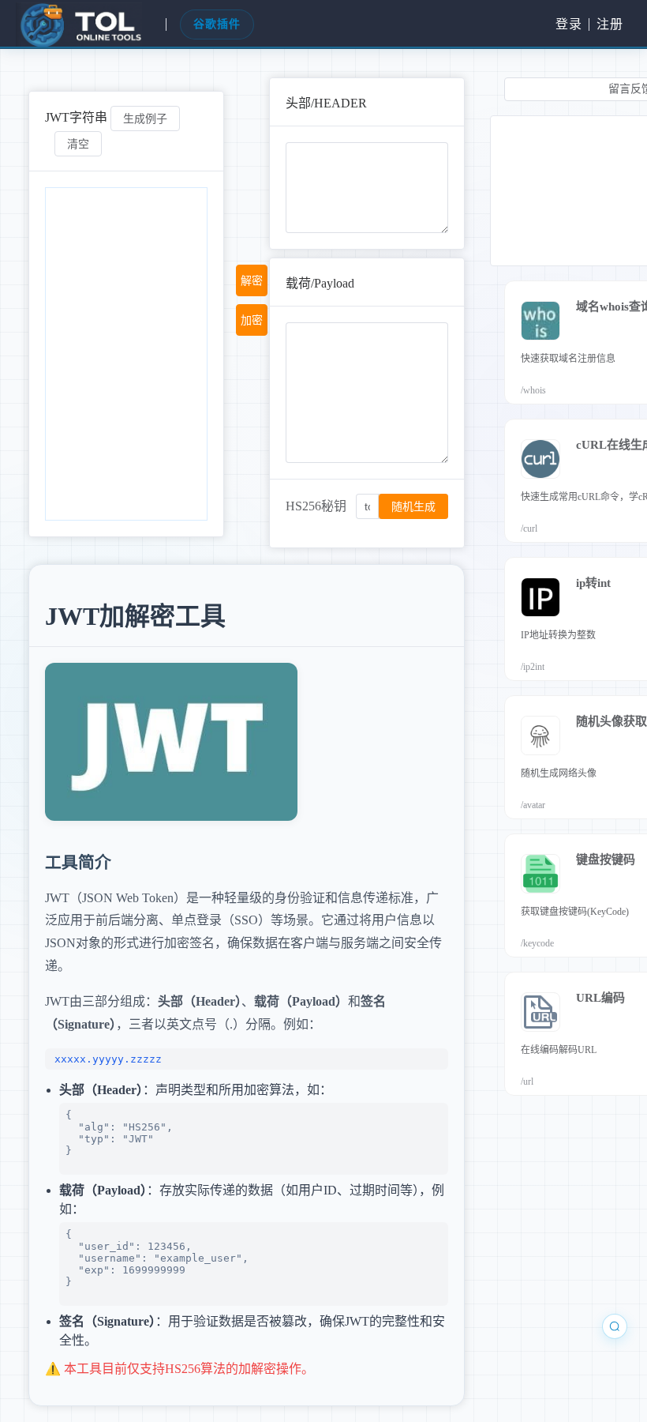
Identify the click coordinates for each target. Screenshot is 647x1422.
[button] (76, 24)
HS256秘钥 (316, 506)
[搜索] (614, 1326)
